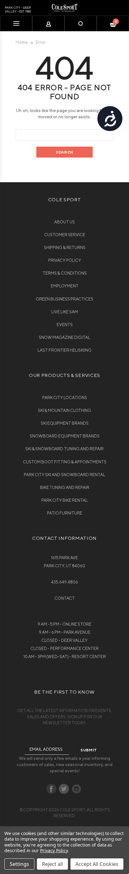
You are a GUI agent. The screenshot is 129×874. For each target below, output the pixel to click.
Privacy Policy (64, 260)
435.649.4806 (64, 582)
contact (64, 598)
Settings (19, 864)
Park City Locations (64, 397)
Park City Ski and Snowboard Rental (64, 474)
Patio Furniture (64, 513)
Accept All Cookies (96, 864)
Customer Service (64, 234)
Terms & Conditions (65, 273)
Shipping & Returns (64, 247)
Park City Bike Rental (64, 500)
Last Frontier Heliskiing (64, 350)
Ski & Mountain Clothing (64, 410)
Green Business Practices (64, 299)
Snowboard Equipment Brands (65, 436)
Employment (65, 286)
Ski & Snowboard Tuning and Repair (64, 449)
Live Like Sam (64, 312)
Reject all (52, 864)
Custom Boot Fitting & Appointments (64, 462)
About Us (64, 222)
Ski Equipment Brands (65, 423)
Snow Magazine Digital (64, 337)
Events (65, 324)
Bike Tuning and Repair (64, 487)
